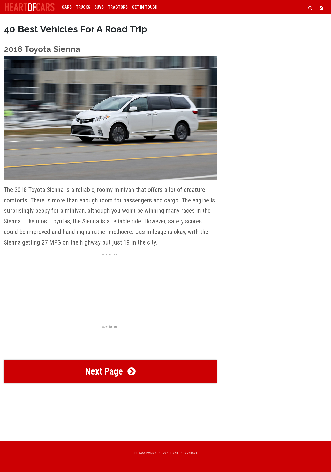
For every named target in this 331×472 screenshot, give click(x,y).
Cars (67, 7)
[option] (110, 146)
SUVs (99, 7)
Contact (191, 452)
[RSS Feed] (321, 7)
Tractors (118, 7)
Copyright (170, 452)
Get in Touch (144, 7)
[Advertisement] (110, 343)
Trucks (83, 7)
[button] (110, 371)
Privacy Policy (145, 452)
